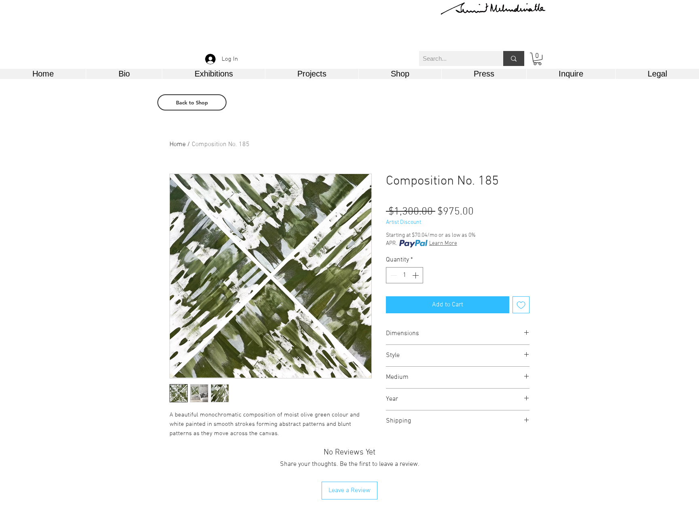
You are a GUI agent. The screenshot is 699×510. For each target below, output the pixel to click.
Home (177, 144)
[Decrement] (392, 275)
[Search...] (513, 58)
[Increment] (416, 275)
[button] (537, 59)
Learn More (443, 243)
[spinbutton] (404, 275)
